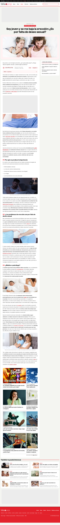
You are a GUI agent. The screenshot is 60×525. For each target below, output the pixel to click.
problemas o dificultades (11, 91)
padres (16, 512)
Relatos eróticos (33, 4)
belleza (9, 512)
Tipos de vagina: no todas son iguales (49, 464)
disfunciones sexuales (8, 204)
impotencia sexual (7, 253)
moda (6, 512)
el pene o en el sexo (18, 325)
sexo (25, 297)
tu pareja (19, 305)
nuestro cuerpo (12, 364)
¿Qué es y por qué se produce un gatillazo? (47, 483)
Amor (14, 4)
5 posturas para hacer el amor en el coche (48, 473)
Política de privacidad (10, 515)
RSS (25, 515)
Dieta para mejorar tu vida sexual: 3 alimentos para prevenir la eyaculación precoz (19, 474)
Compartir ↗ (35, 67)
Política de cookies (20, 515)
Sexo (18, 4)
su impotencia (20, 269)
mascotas (24, 512)
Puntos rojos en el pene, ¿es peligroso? (50, 64)
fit (38, 512)
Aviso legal (3, 515)
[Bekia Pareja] (6, 4)
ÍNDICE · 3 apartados (20, 71)
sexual (28, 223)
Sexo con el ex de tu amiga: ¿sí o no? (19, 464)
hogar (36, 512)
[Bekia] (3, 1)
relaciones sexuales (10, 136)
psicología (32, 512)
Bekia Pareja (29, 23)
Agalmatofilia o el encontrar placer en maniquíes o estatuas (19, 483)
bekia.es (2, 512)
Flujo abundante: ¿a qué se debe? (49, 73)
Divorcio (26, 4)
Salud (22, 4)
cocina (13, 512)
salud (28, 512)
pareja (20, 512)
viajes (41, 512)
